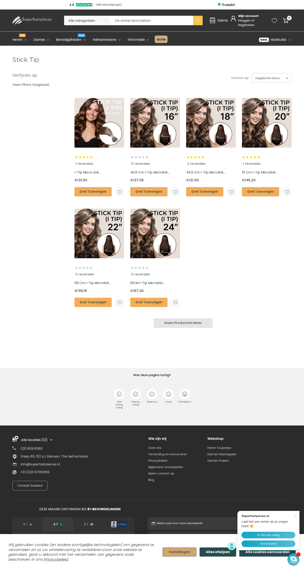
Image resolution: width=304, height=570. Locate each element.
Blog (151, 480)
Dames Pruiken (218, 461)
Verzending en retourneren (167, 454)
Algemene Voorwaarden (165, 467)
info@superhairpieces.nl (40, 464)
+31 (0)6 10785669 (34, 472)
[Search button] (198, 20)
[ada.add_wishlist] (119, 191)
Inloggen (244, 20)
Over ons (154, 448)
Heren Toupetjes (219, 448)
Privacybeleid (157, 461)
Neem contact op (161, 473)
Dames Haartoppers (221, 454)
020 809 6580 (32, 448)
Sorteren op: (240, 77)
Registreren (246, 25)
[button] (293, 559)
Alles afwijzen (218, 552)
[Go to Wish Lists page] (274, 20)
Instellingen (179, 552)
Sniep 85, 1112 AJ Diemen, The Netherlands (54, 456)
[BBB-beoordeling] (119, 524)
